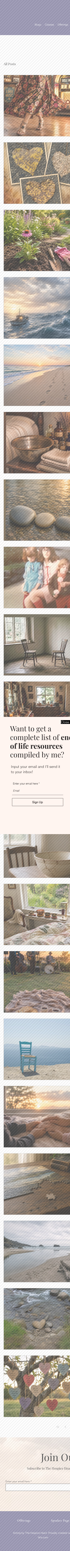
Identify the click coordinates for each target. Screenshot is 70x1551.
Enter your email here (25, 783)
